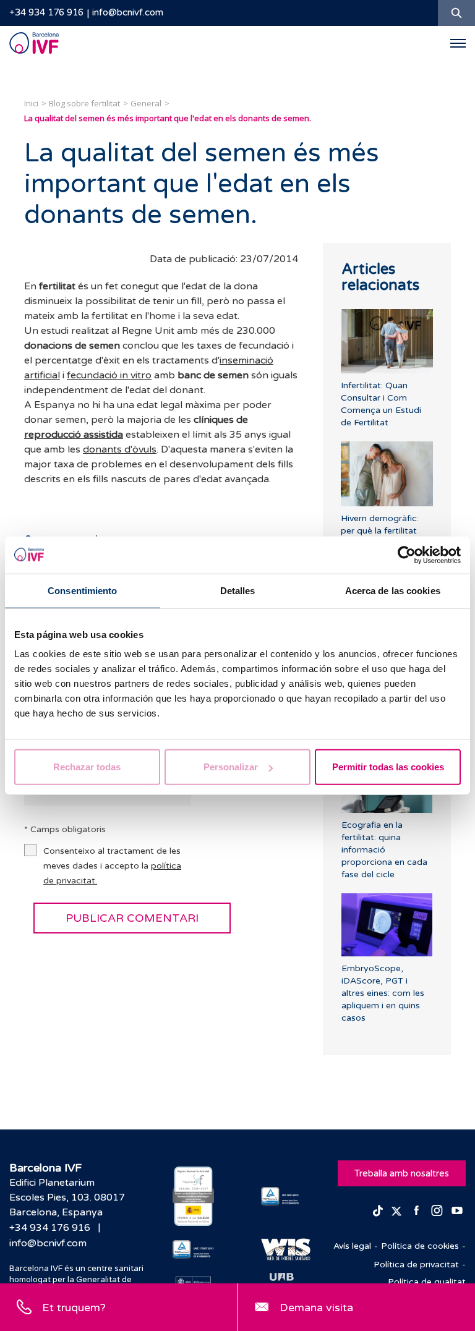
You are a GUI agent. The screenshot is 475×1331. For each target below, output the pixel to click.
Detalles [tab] (237, 590)
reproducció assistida (73, 434)
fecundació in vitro (109, 375)
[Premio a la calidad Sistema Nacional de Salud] (193, 1196)
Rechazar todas (87, 767)
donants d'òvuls (119, 449)
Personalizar (230, 767)
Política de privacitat (416, 1264)
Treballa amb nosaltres (401, 1173)
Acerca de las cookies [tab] (392, 590)
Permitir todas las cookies (388, 767)
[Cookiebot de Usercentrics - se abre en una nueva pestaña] (407, 554)
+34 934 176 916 (46, 12)
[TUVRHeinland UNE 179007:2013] (193, 1249)
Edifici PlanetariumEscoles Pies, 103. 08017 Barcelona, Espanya (67, 1197)
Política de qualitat (427, 1282)
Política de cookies (420, 1246)
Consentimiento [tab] (82, 590)
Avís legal (352, 1246)
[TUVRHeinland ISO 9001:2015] (281, 1196)
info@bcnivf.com (127, 12)
